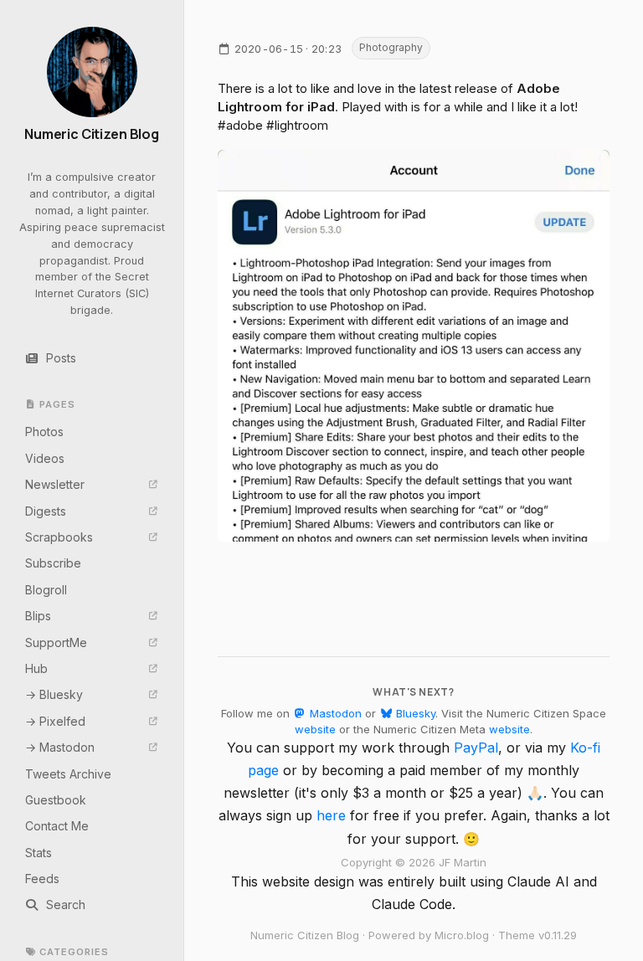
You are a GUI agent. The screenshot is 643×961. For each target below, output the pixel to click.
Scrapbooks (59, 537)
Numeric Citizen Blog (91, 134)
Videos (44, 458)
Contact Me (57, 826)
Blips (38, 616)
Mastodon (334, 713)
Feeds (42, 878)
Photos (44, 431)
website (315, 729)
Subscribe (53, 563)
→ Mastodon (60, 747)
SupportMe (56, 642)
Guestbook (55, 800)
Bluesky (414, 713)
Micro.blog (462, 935)
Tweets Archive (68, 774)
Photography (391, 47)
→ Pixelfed (55, 721)
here (331, 815)
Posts (61, 358)
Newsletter (55, 484)
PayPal (476, 747)
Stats (38, 852)
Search (65, 904)
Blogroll (46, 590)
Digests (45, 511)
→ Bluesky (54, 694)
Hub (36, 668)
